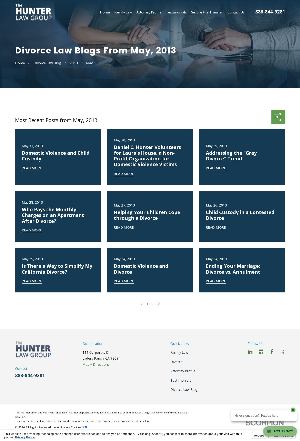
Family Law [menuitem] (123, 12)
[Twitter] (282, 351)
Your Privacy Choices (68, 427)
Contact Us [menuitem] (236, 12)
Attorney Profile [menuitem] (149, 12)
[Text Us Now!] (280, 432)
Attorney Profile (182, 371)
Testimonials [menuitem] (176, 12)
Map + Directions (95, 364)
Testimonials (180, 380)
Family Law (179, 352)
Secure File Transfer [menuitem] (207, 12)
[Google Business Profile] (261, 351)
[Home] (33, 12)
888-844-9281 (270, 12)
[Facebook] (271, 351)
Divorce (176, 361)
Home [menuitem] (105, 12)
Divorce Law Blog (184, 389)
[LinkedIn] (250, 351)
